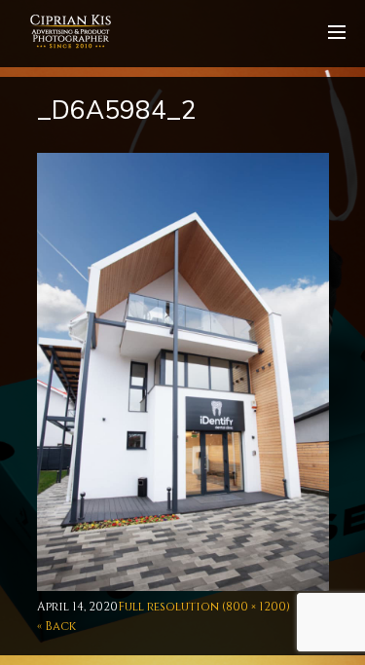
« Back (56, 626)
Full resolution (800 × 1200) (204, 606)
